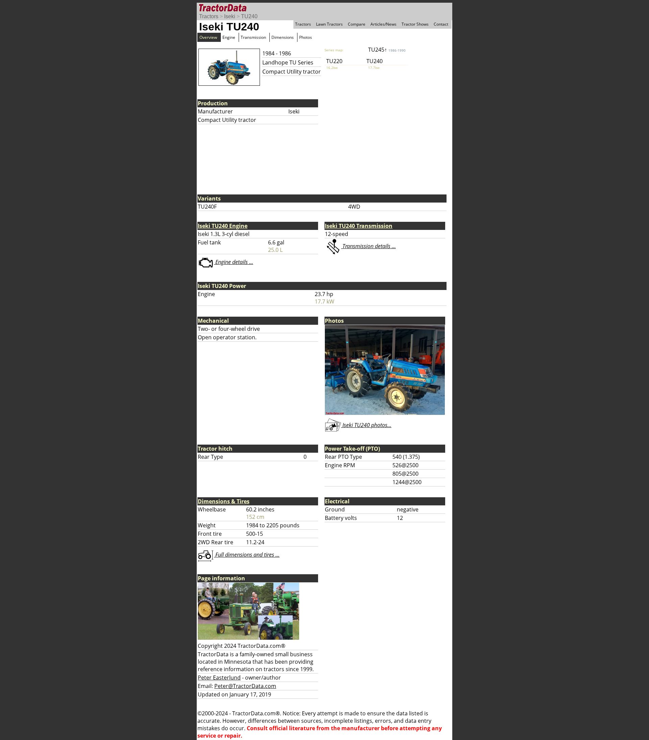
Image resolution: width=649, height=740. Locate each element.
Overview (208, 37)
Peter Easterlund (219, 677)
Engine (228, 37)
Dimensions (282, 37)
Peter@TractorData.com (245, 686)
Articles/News (383, 24)
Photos (305, 37)
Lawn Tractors (329, 24)
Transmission (253, 37)
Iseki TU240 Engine (222, 226)
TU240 (249, 16)
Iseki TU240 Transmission (358, 226)
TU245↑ (387, 49)
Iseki (229, 16)
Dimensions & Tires (223, 501)
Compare (356, 24)
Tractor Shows (415, 24)
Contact (441, 24)
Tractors (208, 16)
